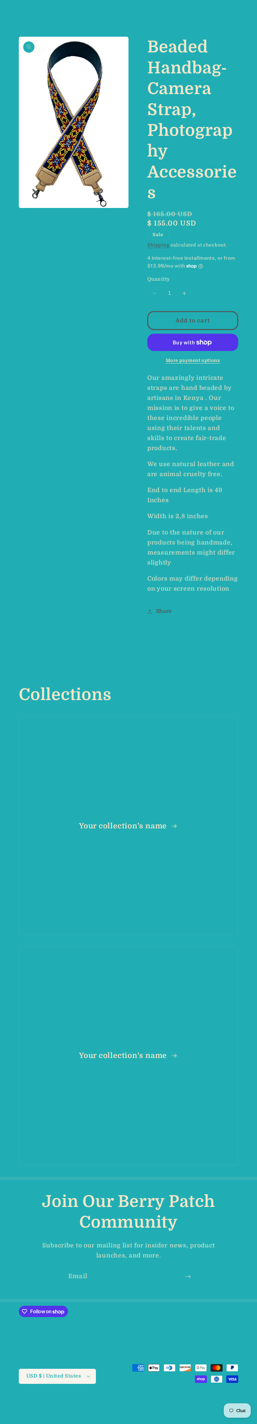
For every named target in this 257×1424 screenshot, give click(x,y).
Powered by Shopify (137, 1402)
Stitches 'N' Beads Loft (87, 1402)
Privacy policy (222, 1401)
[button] (16, 12)
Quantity (158, 279)
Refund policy (182, 1401)
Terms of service (123, 1408)
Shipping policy (167, 1408)
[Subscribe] (188, 1276)
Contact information (215, 1408)
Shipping (158, 244)
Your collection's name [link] (124, 826)
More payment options (193, 360)
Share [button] (164, 611)
